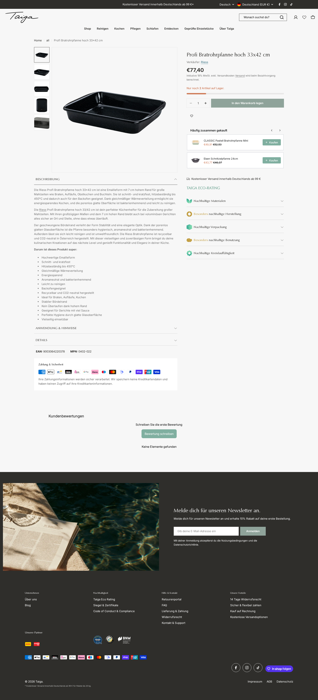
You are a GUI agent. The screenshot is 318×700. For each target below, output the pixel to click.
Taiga (39, 681)
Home (38, 40)
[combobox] (263, 17)
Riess (42, 209)
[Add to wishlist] (192, 116)
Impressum (255, 681)
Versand (240, 75)
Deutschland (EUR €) (256, 4)
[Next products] (280, 130)
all (47, 40)
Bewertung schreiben (159, 434)
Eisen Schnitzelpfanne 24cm (221, 158)
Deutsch (225, 4)
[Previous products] (272, 130)
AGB (269, 681)
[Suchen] (282, 17)
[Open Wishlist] (304, 17)
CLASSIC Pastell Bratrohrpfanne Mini (226, 140)
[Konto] (296, 17)
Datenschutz (285, 681)
